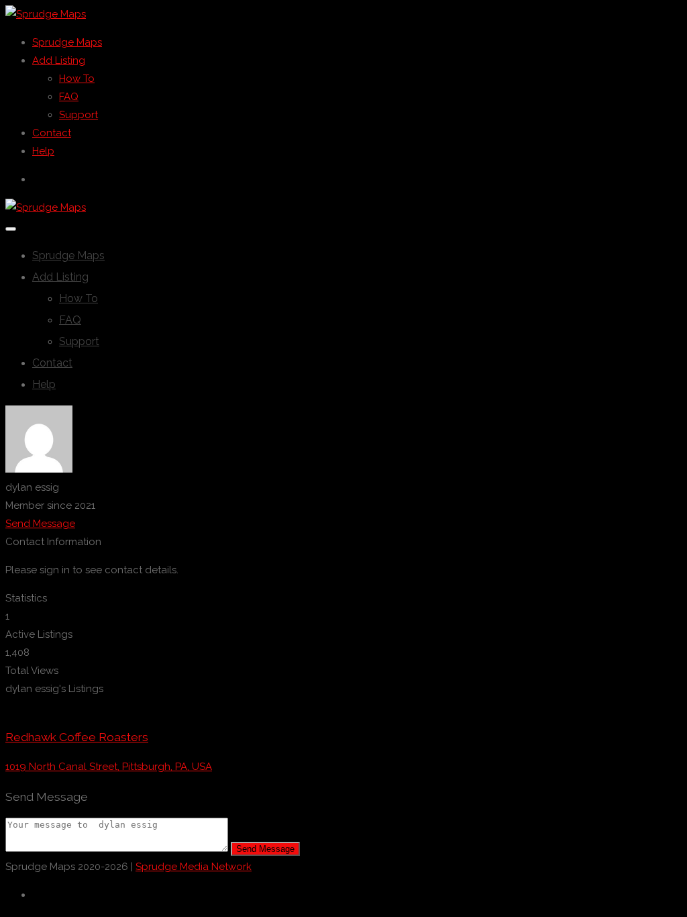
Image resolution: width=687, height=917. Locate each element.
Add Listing (58, 60)
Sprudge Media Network (194, 867)
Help (43, 151)
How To (77, 79)
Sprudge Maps (67, 42)
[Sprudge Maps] (45, 14)
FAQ (68, 97)
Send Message (40, 524)
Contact (51, 133)
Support (78, 115)
